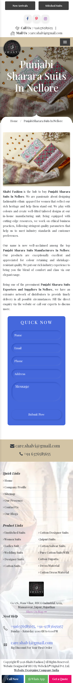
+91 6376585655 (37, 454)
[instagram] (45, 18)
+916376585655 (37, 28)
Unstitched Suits (14, 533)
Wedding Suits (13, 552)
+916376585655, (24, 626)
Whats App (38, 679)
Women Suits (12, 539)
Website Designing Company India (36, 670)
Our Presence (13, 500)
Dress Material (49, 566)
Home (14, 121)
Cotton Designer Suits (54, 533)
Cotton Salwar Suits (52, 546)
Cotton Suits (12, 566)
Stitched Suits (53, 5)
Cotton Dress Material (54, 572)
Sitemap (9, 494)
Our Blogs (11, 514)
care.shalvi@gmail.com (39, 33)
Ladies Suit (11, 546)
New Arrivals (20, 5)
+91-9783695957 (50, 626)
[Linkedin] (36, 18)
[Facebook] (28, 18)
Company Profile (15, 487)
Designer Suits (14, 559)
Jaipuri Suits (47, 539)
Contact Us (11, 507)
